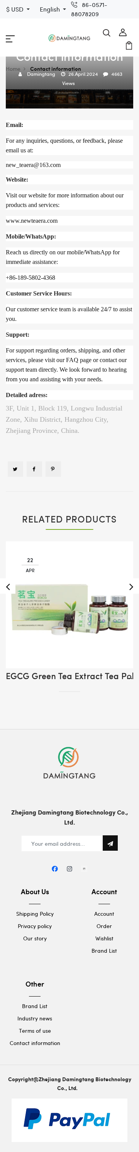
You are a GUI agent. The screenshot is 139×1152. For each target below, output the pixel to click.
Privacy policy (35, 926)
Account (104, 913)
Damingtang (41, 73)
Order (104, 926)
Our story (35, 938)
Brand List (104, 950)
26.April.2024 (83, 73)
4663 (116, 73)
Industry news (34, 1018)
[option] (69, 611)
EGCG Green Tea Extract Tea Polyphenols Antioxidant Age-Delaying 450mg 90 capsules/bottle (69, 677)
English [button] (50, 9)
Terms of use (35, 1030)
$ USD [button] (15, 9)
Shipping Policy (35, 913)
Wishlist (104, 938)
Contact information (35, 1043)
